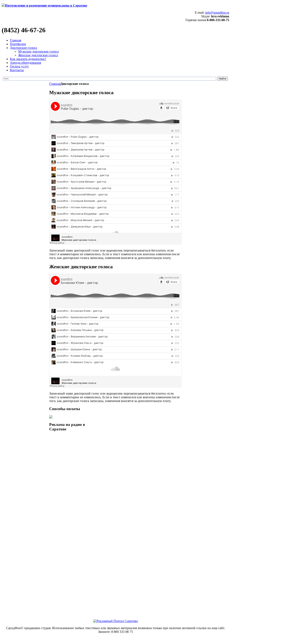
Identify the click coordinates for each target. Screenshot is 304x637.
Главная (54, 83)
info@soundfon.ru (217, 12)
